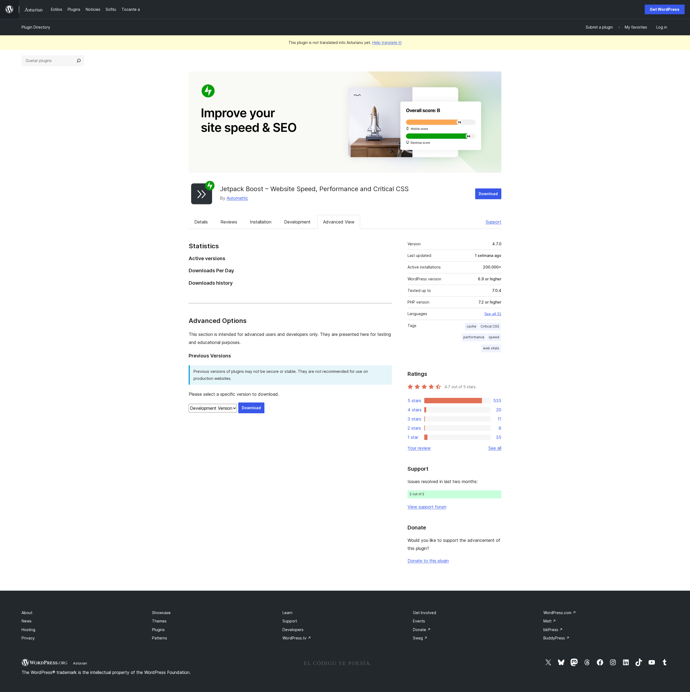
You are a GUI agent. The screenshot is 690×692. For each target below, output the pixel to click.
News (27, 621)
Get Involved (424, 612)
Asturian (80, 663)
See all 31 (492, 314)
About (27, 612)
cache (471, 326)
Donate (422, 629)
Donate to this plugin (428, 560)
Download (488, 193)
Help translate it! (387, 42)
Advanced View (338, 222)
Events (419, 621)
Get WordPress (664, 9)
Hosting (28, 629)
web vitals (491, 348)
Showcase (161, 612)
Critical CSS (490, 326)
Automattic (237, 198)
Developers (292, 629)
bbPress (553, 629)
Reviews (228, 222)
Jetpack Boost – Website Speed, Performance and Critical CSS (314, 189)
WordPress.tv (296, 638)
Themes (159, 621)
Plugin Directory (36, 27)
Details (201, 222)
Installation (260, 222)
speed (494, 337)
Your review (419, 448)
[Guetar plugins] (78, 60)
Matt (549, 621)
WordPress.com (559, 612)
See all (494, 448)
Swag (420, 638)
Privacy (28, 638)
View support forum (427, 506)
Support (493, 222)
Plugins (158, 629)
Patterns (159, 638)
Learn (287, 612)
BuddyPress (556, 638)
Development (297, 222)
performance (473, 337)
